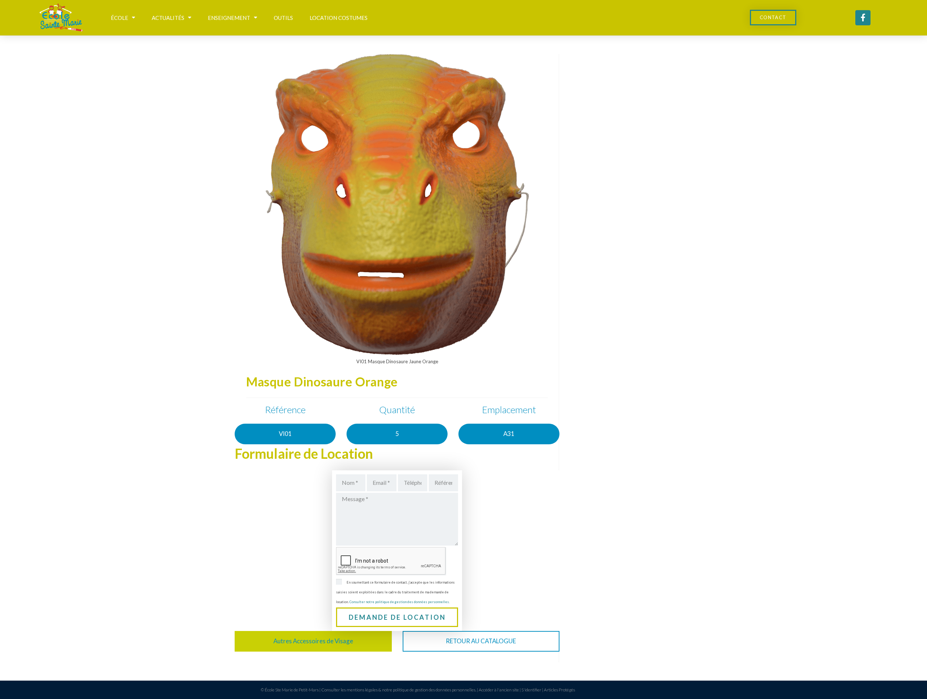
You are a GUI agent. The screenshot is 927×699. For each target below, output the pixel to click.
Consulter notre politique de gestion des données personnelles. (399, 602)
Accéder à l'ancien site (499, 689)
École (119, 17)
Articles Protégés (559, 689)
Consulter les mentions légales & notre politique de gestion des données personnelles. (398, 689)
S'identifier (531, 689)
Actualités (168, 17)
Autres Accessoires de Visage (313, 641)
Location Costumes (339, 17)
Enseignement (229, 17)
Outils (283, 17)
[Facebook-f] (863, 17)
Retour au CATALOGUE (481, 641)
